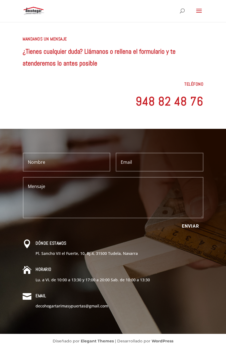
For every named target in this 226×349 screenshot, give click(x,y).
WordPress (162, 341)
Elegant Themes (97, 341)
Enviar (190, 226)
